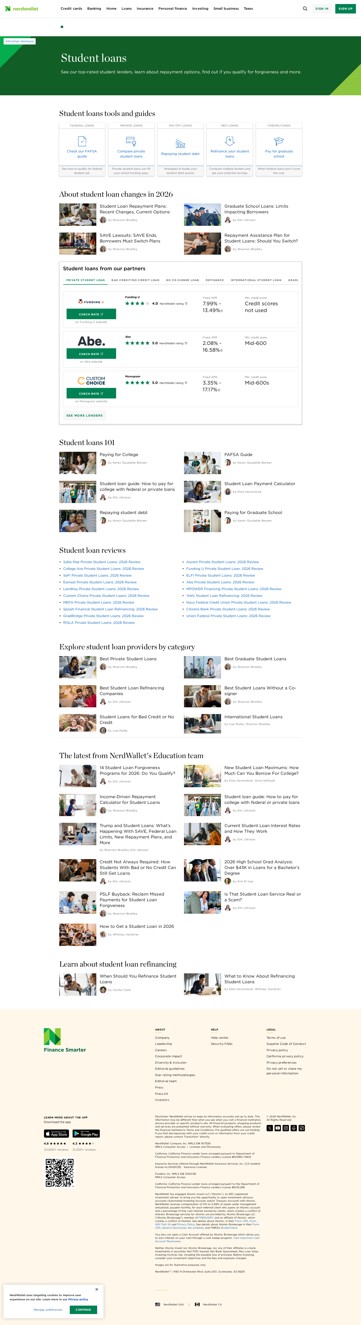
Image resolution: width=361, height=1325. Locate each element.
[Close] (96, 1289)
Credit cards (71, 9)
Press (159, 1087)
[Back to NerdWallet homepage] (62, 27)
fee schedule (196, 1227)
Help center (220, 1037)
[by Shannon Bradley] (103, 220)
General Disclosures (174, 1227)
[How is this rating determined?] (186, 304)
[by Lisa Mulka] (103, 730)
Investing (200, 9)
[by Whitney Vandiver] (103, 934)
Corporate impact (168, 1056)
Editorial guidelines (170, 1068)
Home (111, 9)
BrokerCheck (229, 1227)
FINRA (203, 1217)
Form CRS (241, 1221)
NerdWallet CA (212, 1304)
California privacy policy (285, 1056)
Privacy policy (277, 1050)
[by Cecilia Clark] (103, 989)
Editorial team (166, 1081)
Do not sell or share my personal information (284, 1071)
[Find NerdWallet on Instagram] (286, 1130)
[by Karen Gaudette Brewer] (103, 462)
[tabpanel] (180, 347)
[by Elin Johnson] (227, 220)
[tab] (85, 280)
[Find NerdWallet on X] (270, 1130)
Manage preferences (48, 1309)
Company (162, 1037)
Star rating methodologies (175, 1075)
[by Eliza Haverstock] (227, 491)
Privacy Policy (186, 1224)
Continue (83, 1309)
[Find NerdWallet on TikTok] (302, 1130)
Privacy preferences (282, 1062)
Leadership (163, 1043)
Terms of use (276, 1037)
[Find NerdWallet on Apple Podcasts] (294, 1130)
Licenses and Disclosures (205, 1146)
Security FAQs (222, 1043)
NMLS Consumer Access (170, 1146)
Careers (161, 1050)
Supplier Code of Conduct (286, 1043)
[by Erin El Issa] (227, 881)
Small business (226, 9)
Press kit (161, 1093)
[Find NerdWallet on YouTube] (278, 1130)
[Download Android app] (86, 1134)
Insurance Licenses (195, 1167)
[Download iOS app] (56, 1134)
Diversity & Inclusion (171, 1062)
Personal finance (172, 9)
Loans (127, 9)
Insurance (145, 9)
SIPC (211, 1217)
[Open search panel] (305, 8)
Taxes (248, 9)
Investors (162, 1100)
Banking (94, 9)
